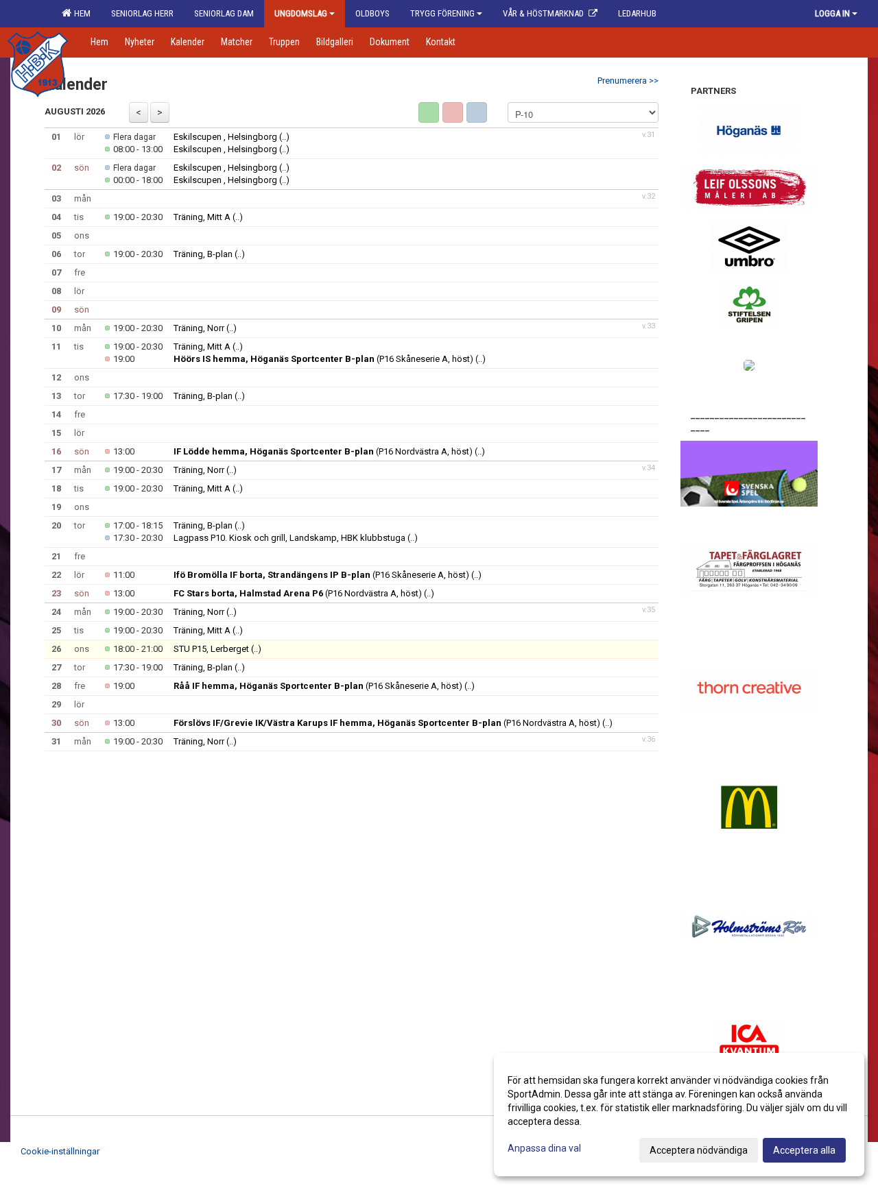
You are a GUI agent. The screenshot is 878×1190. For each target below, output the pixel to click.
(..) (284, 137)
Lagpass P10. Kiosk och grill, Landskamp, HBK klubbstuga (289, 538)
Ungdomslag (300, 13)
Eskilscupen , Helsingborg (225, 137)
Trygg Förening (442, 13)
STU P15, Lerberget (212, 649)
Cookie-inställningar (60, 1151)
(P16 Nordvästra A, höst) (323, 451)
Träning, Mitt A (202, 217)
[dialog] (679, 1114)
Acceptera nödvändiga (699, 1150)
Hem (80, 13)
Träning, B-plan (203, 254)
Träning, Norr (199, 328)
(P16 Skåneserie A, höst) (323, 359)
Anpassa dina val (544, 1148)
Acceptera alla (804, 1150)
